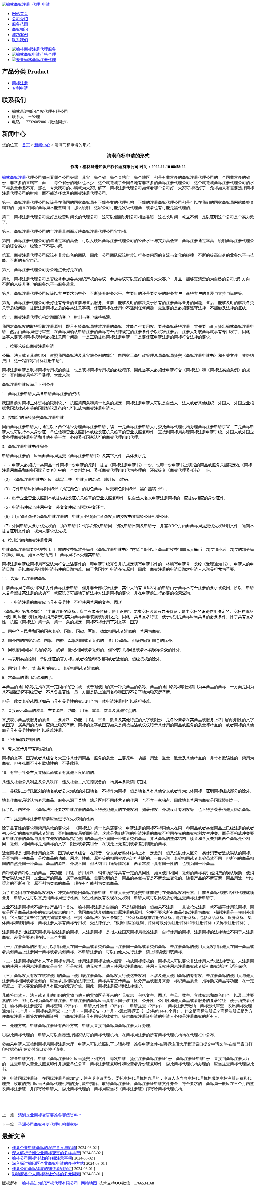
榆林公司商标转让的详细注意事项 (42, 1158)
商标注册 (20, 83)
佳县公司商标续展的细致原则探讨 (42, 1168)
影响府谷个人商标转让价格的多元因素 (46, 1174)
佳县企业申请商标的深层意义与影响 (44, 1147)
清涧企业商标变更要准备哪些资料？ (50, 1115)
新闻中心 (42, 145)
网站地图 (89, 1183)
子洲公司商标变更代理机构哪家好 (48, 1124)
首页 (26, 145)
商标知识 (20, 29)
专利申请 (20, 88)
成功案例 (20, 35)
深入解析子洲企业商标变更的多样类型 (46, 1153)
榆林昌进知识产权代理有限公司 (50, 1183)
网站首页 (20, 14)
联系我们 (20, 40)
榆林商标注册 (14, 177)
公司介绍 (20, 19)
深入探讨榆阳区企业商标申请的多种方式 (48, 1163)
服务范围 (20, 24)
